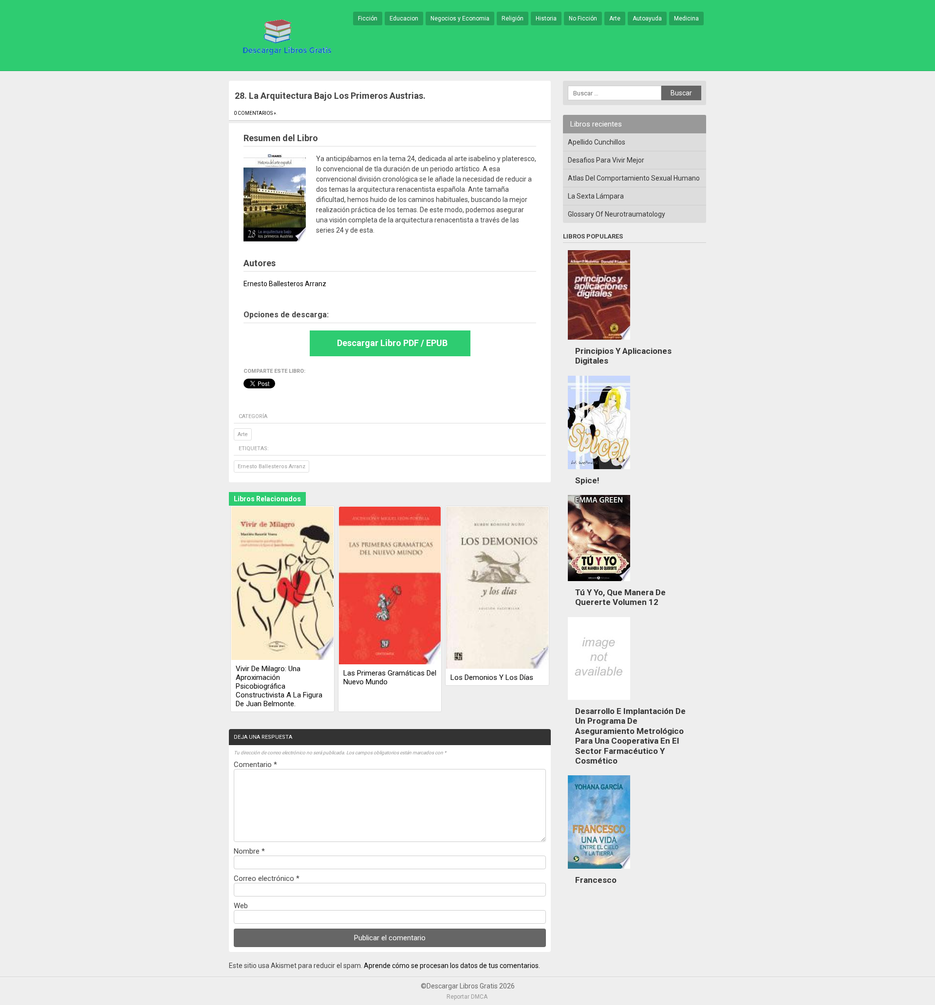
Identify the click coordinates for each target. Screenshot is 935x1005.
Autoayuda (647, 18)
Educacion (404, 18)
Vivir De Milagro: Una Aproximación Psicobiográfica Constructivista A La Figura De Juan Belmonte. (279, 686)
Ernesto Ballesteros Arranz (271, 466)
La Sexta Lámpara (596, 196)
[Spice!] (599, 471)
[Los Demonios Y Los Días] (497, 588)
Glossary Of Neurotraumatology (616, 214)
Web (241, 905)
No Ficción (583, 18)
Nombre (249, 851)
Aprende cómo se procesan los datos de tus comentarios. (452, 965)
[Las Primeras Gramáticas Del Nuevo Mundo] (390, 586)
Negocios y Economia (459, 18)
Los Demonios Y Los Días (491, 677)
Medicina (686, 18)
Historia (546, 18)
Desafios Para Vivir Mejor (606, 160)
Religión (513, 18)
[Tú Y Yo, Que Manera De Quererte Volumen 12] (599, 583)
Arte (614, 18)
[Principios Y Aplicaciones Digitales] (599, 342)
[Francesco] (599, 871)
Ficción (367, 18)
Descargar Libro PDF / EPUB (392, 343)
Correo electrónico (266, 878)
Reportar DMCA (467, 996)
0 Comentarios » (255, 113)
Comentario (255, 764)
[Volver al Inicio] (285, 36)
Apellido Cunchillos (596, 142)
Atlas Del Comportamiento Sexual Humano (634, 178)
